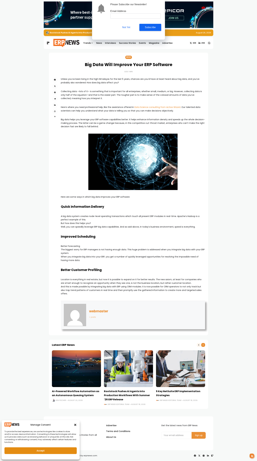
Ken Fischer (61, 400)
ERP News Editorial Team (118, 404)
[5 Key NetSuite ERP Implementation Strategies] (180, 368)
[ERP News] (64, 43)
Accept (41, 450)
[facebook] (55, 79)
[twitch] (212, 456)
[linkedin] (55, 105)
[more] (55, 116)
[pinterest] (55, 92)
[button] (75, 424)
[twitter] (55, 86)
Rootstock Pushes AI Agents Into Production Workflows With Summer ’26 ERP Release (127, 395)
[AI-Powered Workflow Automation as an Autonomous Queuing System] (76, 368)
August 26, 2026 (203, 32)
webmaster (98, 311)
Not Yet (126, 27)
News (128, 57)
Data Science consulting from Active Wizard (157, 107)
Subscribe (150, 27)
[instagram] (204, 456)
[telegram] (55, 98)
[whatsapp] (55, 111)
